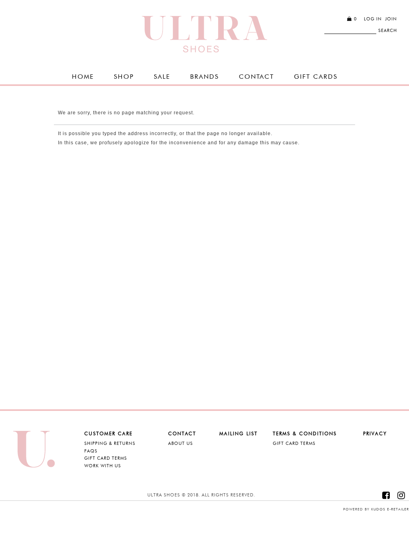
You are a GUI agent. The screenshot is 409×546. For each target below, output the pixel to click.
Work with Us (102, 465)
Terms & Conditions (305, 433)
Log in (373, 19)
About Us (180, 443)
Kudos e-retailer (390, 509)
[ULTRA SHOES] (204, 34)
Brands (204, 76)
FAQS (90, 451)
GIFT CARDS (316, 76)
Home (83, 76)
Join (391, 19)
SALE (162, 76)
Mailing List (238, 433)
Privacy (375, 433)
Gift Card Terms (105, 458)
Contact (256, 76)
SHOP (124, 76)
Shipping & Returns (109, 443)
